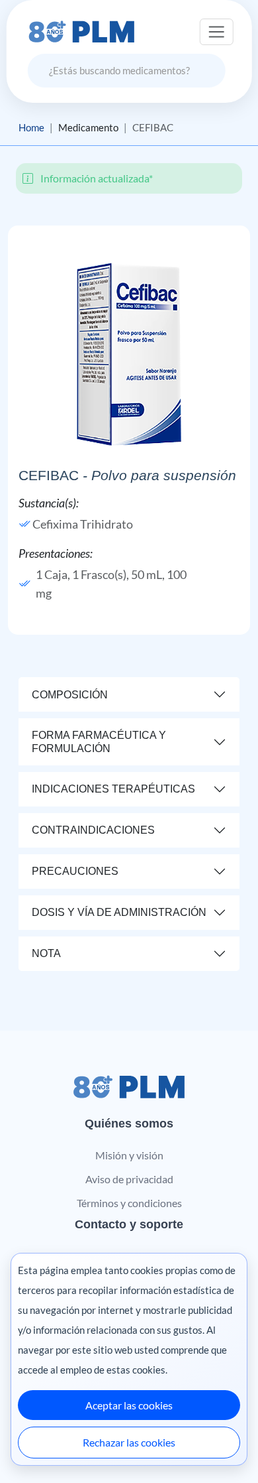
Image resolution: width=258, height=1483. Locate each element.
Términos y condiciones (129, 1202)
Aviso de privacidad (129, 1179)
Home (31, 127)
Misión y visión (129, 1155)
